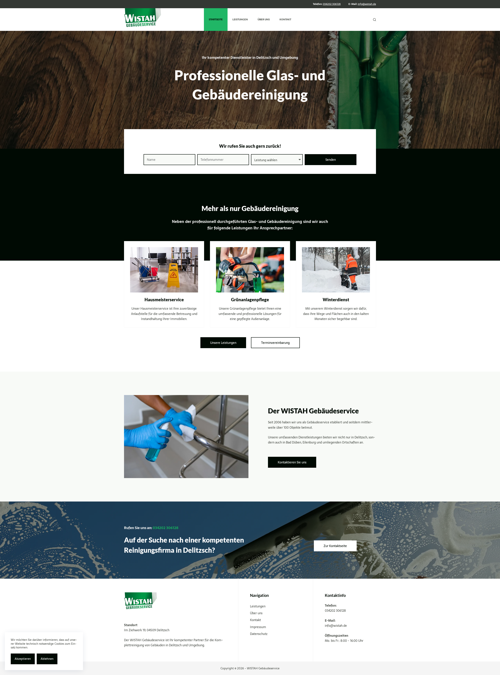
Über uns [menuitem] (264, 19)
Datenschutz (258, 633)
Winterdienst (336, 299)
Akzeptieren (23, 658)
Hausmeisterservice (164, 299)
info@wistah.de (367, 4)
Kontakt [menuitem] (285, 19)
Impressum (258, 626)
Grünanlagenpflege (250, 299)
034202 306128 (332, 4)
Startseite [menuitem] (216, 19)
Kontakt (255, 619)
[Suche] (374, 19)
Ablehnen (47, 658)
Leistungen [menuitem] (240, 19)
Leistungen (257, 606)
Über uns (256, 613)
